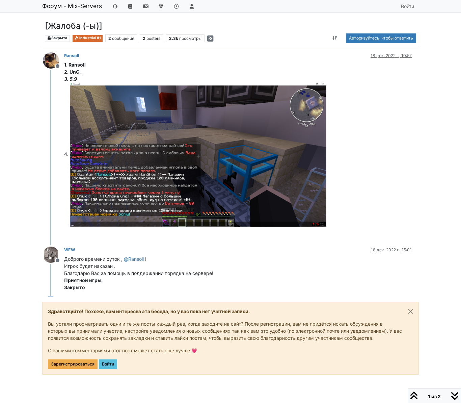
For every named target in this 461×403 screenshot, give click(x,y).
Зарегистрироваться (72, 364)
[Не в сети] (53, 60)
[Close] (410, 311)
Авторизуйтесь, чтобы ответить (381, 38)
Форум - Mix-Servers (72, 5)
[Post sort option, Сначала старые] (335, 38)
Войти (108, 364)
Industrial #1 (90, 38)
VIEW (69, 249)
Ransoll (71, 55)
